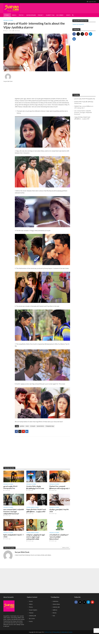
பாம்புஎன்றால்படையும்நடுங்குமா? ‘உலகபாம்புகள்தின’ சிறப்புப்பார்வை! (59, 537)
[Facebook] (74, 34)
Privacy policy (56, 632)
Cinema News (30, 507)
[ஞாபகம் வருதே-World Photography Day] (13, 476)
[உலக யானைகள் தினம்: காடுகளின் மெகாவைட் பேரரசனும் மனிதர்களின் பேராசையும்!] (13, 499)
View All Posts (65, 547)
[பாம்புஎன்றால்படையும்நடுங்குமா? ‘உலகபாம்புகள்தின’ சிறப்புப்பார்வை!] (59, 525)
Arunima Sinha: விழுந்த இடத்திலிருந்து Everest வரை (35, 487)
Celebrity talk (32, 615)
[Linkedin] (74, 39)
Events (31, 621)
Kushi (27, 426)
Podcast (31, 613)
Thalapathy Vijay (50, 426)
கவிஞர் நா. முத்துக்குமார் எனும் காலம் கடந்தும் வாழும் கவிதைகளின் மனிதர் (35, 537)
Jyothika (22, 426)
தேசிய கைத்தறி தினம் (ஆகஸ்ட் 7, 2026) (13, 536)
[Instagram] (82, 34)
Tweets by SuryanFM (78, 24)
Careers (70, 632)
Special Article (40, 426)
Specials (5, 20)
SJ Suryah (32, 426)
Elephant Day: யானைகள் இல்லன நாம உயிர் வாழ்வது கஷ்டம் (59, 487)
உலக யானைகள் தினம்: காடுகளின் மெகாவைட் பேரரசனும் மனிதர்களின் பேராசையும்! (13, 511)
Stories (6, 15)
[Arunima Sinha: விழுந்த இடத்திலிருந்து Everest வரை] (36, 476)
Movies (54, 613)
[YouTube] (86, 34)
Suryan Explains (31, 15)
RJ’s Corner (32, 618)
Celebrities (55, 601)
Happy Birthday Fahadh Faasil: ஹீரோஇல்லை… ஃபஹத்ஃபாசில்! (36, 510)
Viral (54, 615)
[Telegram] (90, 34)
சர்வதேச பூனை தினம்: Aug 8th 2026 (59, 510)
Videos (14, 15)
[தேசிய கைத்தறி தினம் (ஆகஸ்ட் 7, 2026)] (13, 525)
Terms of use (48, 632)
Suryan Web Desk (7, 81)
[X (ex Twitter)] (78, 34)
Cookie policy (64, 632)
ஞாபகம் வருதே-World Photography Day (10, 487)
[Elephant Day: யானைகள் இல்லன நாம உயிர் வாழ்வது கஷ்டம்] (59, 476)
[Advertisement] (42, 84)
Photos (21, 15)
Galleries (55, 610)
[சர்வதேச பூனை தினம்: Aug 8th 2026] (59, 499)
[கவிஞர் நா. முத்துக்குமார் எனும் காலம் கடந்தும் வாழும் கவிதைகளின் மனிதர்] (36, 525)
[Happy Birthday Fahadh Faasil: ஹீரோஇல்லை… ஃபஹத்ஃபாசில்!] (36, 499)
